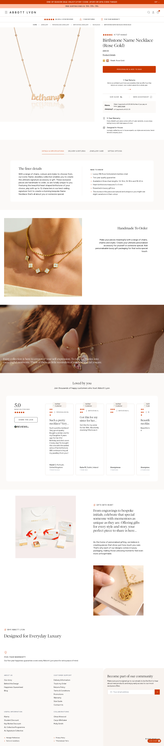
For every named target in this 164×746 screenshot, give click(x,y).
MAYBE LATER (82, 407)
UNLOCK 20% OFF (82, 397)
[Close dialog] (118, 331)
